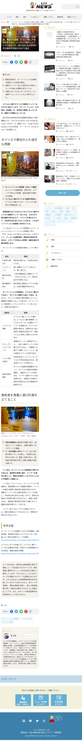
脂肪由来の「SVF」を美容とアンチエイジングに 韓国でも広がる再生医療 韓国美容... (68, 178)
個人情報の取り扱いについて (41, 732)
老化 (73, 208)
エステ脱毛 (57, 218)
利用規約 (57, 732)
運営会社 (24, 732)
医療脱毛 (74, 218)
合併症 (47, 218)
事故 (67, 208)
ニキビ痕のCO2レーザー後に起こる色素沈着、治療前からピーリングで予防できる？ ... (68, 126)
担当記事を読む (30, 636)
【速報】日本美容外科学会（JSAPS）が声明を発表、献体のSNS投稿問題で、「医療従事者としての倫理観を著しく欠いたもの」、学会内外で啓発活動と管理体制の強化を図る (68, 37)
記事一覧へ (62, 193)
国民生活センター (70, 215)
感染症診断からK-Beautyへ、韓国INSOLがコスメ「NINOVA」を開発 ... (67, 165)
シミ (70, 221)
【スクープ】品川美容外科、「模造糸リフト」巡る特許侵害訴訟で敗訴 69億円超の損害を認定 (68, 54)
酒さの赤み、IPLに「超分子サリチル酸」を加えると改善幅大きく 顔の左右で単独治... (68, 139)
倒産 (61, 211)
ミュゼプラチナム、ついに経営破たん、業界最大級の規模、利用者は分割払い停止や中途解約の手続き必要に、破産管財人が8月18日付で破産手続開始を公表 (68, 70)
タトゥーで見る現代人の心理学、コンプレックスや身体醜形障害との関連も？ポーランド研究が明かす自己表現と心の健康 (68, 87)
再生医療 (58, 215)
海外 (24, 17)
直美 (65, 218)
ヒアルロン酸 (26, 619)
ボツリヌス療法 (7, 622)
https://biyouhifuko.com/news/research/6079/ (20, 540)
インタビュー (35, 17)
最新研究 (60, 17)
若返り (54, 211)
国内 (17, 17)
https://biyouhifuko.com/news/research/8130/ (20, 554)
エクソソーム (50, 224)
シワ (74, 211)
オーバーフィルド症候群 (10, 619)
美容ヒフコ (71, 17)
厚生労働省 (59, 208)
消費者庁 (48, 215)
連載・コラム (48, 17)
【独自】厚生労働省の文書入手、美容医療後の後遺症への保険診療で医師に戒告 (68, 102)
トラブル (48, 208)
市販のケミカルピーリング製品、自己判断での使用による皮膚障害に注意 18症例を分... (68, 152)
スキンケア (62, 221)
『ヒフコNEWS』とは (41, 730)
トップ (9, 17)
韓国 (67, 211)
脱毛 (46, 211)
